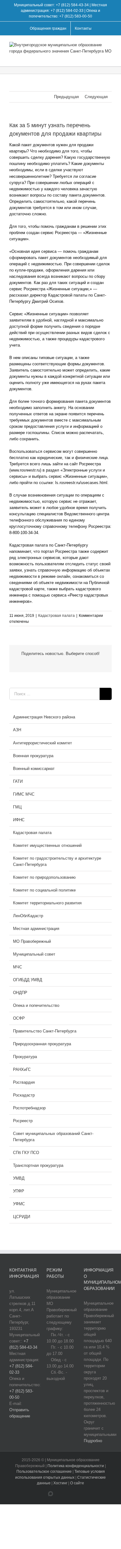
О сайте (77, 1483)
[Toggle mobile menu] (109, 56)
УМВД (19, 1178)
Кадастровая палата (56, 615)
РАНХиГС (22, 1069)
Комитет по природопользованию (44, 877)
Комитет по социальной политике (44, 890)
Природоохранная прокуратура (42, 1044)
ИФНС (19, 819)
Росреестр (23, 1120)
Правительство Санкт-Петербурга (44, 1031)
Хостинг (60, 1483)
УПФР (18, 1191)
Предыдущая (66, 96)
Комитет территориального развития (47, 903)
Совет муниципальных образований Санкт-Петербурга (53, 1136)
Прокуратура (25, 1056)
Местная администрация (36, 928)
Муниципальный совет (34, 954)
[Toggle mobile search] (98, 56)
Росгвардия (24, 1082)
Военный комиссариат (34, 768)
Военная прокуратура (33, 755)
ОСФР (19, 1018)
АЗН (17, 729)
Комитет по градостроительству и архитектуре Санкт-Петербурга (57, 861)
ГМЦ (17, 807)
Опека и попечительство (36, 1005)
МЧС (17, 967)
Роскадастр (24, 1095)
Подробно (93, 1440)
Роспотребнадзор (29, 1108)
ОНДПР (20, 992)
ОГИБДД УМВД (27, 979)
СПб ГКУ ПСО (26, 1152)
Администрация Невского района (44, 717)
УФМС (19, 1204)
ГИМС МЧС (23, 794)
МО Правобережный (32, 941)
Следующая (96, 96)
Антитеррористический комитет (42, 743)
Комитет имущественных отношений (47, 845)
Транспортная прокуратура (38, 1165)
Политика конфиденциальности (76, 1466)
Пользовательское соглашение (44, 1471)
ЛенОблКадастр (28, 915)
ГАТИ (18, 781)
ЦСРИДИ (21, 1216)
